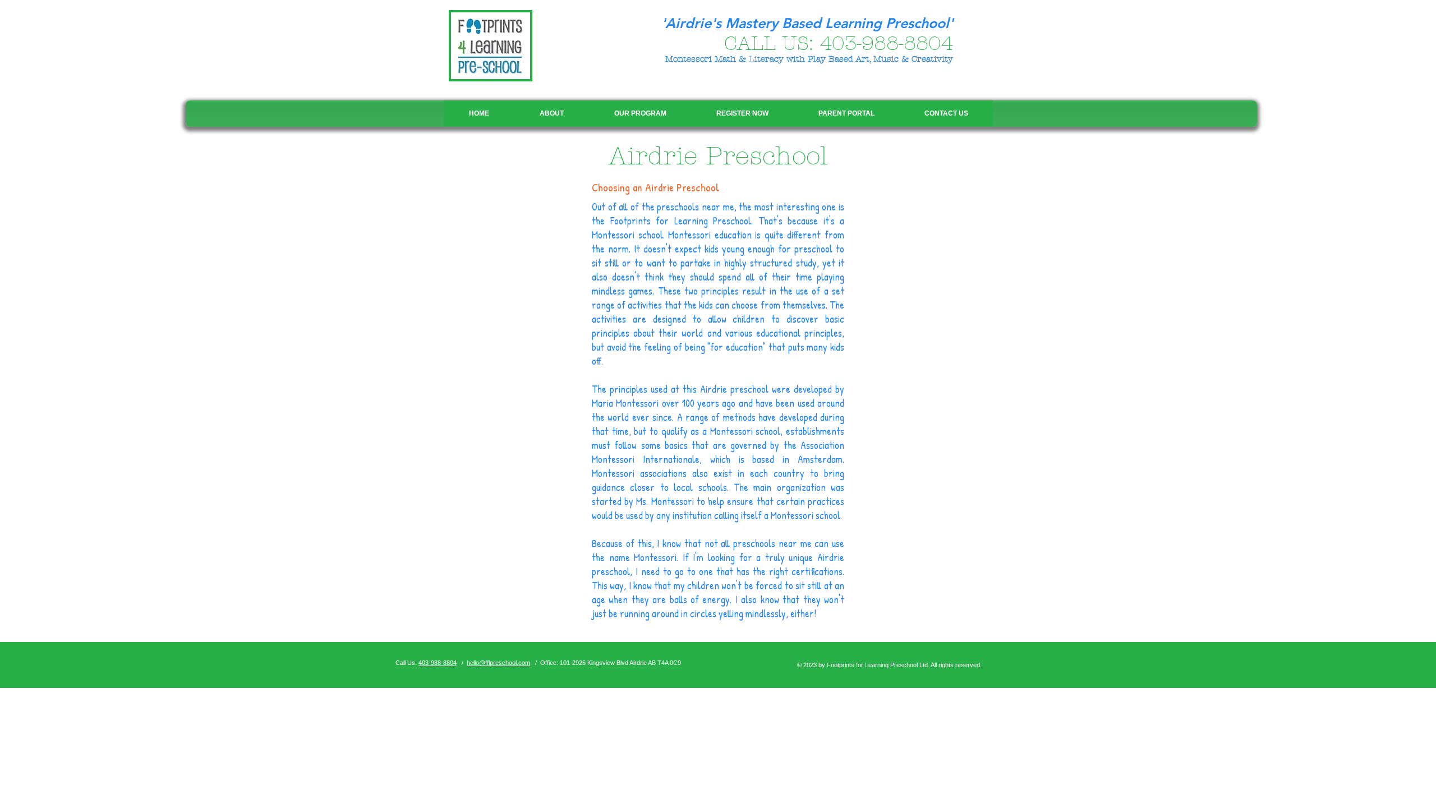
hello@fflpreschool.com (498, 662)
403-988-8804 (886, 43)
